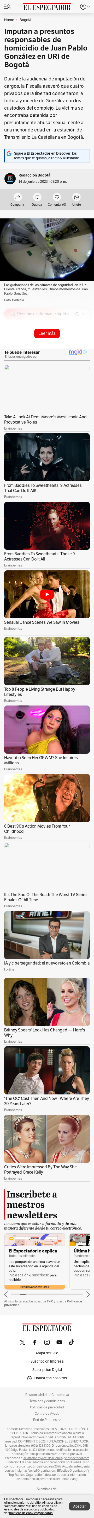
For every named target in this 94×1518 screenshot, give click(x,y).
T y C (50, 1301)
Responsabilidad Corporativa (47, 1395)
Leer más (47, 333)
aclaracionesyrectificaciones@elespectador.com (56, 1458)
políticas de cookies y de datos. (31, 1513)
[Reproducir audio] (12, 344)
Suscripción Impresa (47, 1361)
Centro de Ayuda (47, 1413)
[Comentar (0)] (57, 197)
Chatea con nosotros (50, 1378)
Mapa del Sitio (47, 1353)
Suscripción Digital (47, 1370)
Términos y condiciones (47, 1401)
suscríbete (40, 1275)
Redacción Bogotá (34, 175)
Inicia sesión (18, 1275)
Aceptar (79, 1506)
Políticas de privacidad (47, 1407)
